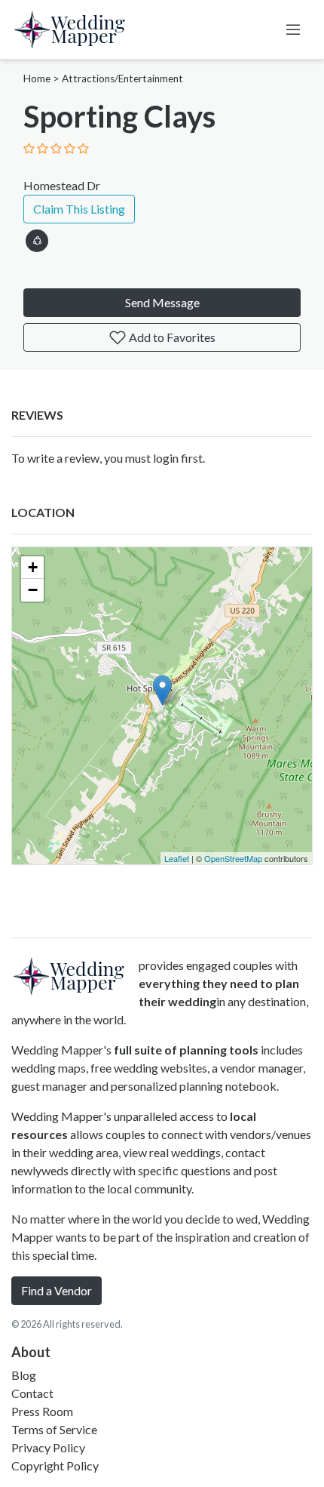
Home (36, 78)
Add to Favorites (171, 337)
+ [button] (33, 567)
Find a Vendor (56, 1290)
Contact (32, 1393)
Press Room (42, 1411)
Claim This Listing (79, 209)
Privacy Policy (48, 1447)
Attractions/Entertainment (122, 78)
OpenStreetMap (233, 858)
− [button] (33, 589)
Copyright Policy (55, 1465)
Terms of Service (54, 1429)
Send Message (162, 302)
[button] (36, 238)
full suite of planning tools (186, 1049)
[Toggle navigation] (293, 29)
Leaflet (176, 858)
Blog (23, 1375)
